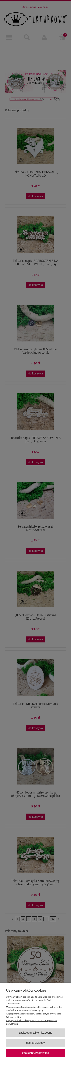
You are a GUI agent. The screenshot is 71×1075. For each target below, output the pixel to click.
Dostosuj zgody (35, 1042)
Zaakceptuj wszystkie (35, 1052)
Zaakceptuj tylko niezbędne (35, 1032)
